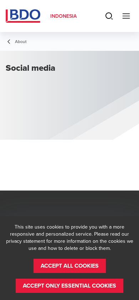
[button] (70, 266)
